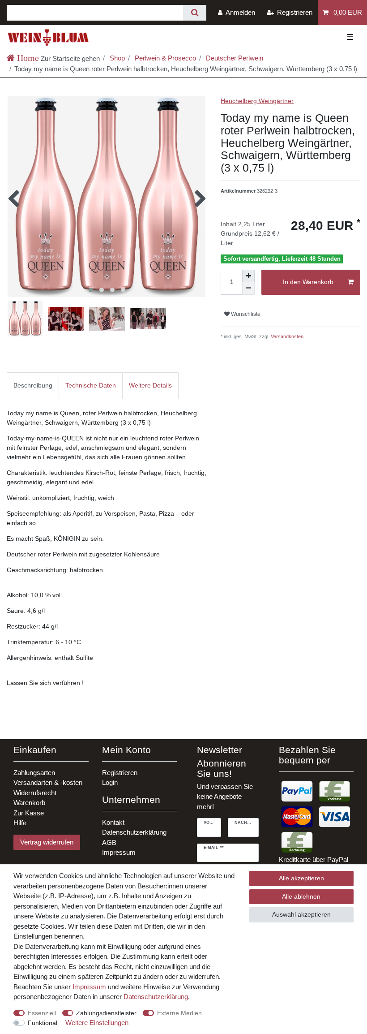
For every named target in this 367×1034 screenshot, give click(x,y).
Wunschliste (245, 314)
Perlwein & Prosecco (164, 58)
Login (110, 782)
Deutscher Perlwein (233, 58)
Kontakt (113, 822)
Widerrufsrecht (34, 793)
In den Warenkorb (308, 281)
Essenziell (42, 1013)
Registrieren (119, 772)
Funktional (42, 1022)
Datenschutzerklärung (134, 832)
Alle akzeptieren (301, 878)
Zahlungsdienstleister (106, 1013)
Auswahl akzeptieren (301, 914)
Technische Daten (90, 385)
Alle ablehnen (301, 896)
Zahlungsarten (34, 772)
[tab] (33, 385)
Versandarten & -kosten (47, 782)
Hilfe (19, 823)
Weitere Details (150, 385)
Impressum (119, 852)
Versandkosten (286, 336)
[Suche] (194, 13)
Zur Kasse (28, 813)
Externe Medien (179, 1013)
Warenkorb (29, 802)
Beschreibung (32, 385)
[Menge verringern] (248, 288)
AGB (109, 842)
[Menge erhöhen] (248, 276)
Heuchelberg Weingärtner (257, 100)
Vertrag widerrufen (46, 842)
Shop (116, 58)
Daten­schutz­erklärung (156, 996)
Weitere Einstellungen (96, 1022)
